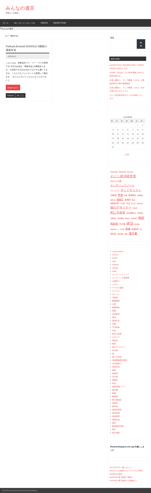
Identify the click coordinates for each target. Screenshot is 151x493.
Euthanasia (114, 172)
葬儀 (127, 228)
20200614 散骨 (115, 474)
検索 (112, 37)
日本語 (135, 208)
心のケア (116, 337)
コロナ (115, 284)
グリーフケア (115, 190)
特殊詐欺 (127, 218)
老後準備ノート (114, 229)
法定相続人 (131, 212)
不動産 (113, 195)
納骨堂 (115, 380)
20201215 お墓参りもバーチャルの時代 (126, 470)
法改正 (140, 212)
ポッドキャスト (131, 190)
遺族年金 (116, 419)
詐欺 (141, 229)
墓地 (114, 317)
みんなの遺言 (20, 8)
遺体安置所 (117, 409)
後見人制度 (117, 333)
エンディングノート (122, 185)
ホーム (5, 23)
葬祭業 (115, 396)
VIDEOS (44, 23)
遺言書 (133, 233)
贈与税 (115, 406)
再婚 (114, 310)
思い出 (133, 203)
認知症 (113, 233)
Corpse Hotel (117, 251)
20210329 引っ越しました (120, 467)
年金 (128, 203)
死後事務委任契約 (119, 360)
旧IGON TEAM (59, 23)
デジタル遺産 (118, 287)
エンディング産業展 (120, 277)
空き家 (122, 223)
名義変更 (116, 314)
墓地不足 (116, 320)
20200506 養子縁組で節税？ (121, 477)
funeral (122, 171)
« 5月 (127, 154)
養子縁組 (116, 432)
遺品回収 (120, 234)
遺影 (126, 234)
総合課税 (137, 224)
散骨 (114, 343)
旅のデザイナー (121, 207)
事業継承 (132, 195)
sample (115, 268)
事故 (125, 195)
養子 (114, 429)
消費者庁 (113, 218)
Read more (12, 87)
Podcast (10, 95)
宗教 (114, 324)
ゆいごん (20, 95)
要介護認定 (117, 399)
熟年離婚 (120, 218)
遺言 (114, 423)
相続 (141, 218)
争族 (120, 194)
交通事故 (140, 195)
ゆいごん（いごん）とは (24, 23)
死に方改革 (117, 212)
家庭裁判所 (114, 203)
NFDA (114, 258)
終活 (130, 223)
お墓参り (116, 281)
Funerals (130, 172)
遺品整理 (116, 416)
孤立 (133, 199)
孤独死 (128, 199)
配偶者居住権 (118, 426)
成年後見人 (140, 203)
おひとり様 (116, 180)
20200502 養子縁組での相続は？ (123, 480)
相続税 (114, 223)
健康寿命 (112, 200)
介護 (114, 304)
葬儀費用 (134, 229)
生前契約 (134, 218)
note (114, 261)
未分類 (115, 350)
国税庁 (120, 199)
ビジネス (116, 291)
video (114, 271)
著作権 (122, 229)
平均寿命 (122, 203)
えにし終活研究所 (123, 176)
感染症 (115, 340)
